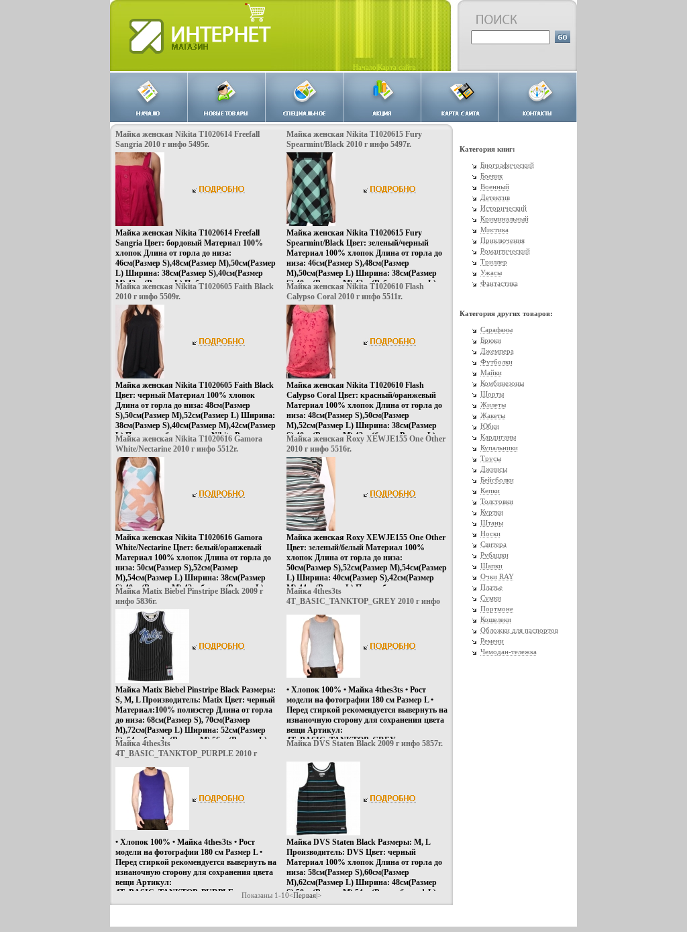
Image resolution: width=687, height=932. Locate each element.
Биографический (507, 165)
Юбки (489, 426)
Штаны (491, 523)
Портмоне (496, 609)
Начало (364, 67)
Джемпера (497, 351)
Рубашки (494, 555)
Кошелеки (495, 619)
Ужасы (491, 272)
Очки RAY (497, 576)
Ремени (492, 641)
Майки (491, 372)
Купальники (499, 448)
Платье (491, 587)
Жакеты (492, 415)
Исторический (503, 208)
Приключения (502, 240)
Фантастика (499, 283)
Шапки (491, 566)
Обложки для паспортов (519, 630)
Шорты (492, 394)
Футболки (496, 362)
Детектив (495, 197)
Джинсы (493, 469)
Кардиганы (498, 437)
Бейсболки (497, 480)
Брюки (490, 340)
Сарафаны (496, 329)
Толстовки (496, 501)
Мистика (494, 229)
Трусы (490, 458)
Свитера (493, 544)
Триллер (493, 262)
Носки (490, 533)
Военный (494, 187)
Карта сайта (397, 67)
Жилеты (493, 405)
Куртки (491, 512)
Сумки (490, 598)
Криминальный (504, 219)
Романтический (505, 251)
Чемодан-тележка (508, 652)
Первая (304, 895)
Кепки (490, 490)
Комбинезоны (502, 383)
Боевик (491, 176)
